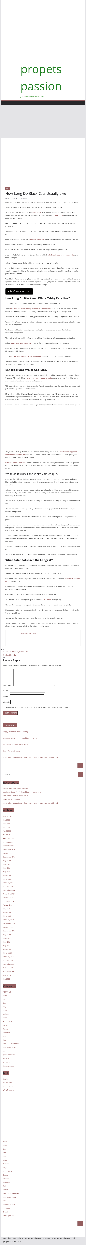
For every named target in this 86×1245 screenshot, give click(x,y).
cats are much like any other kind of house (26, 356)
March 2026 (7, 835)
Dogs (5, 1018)
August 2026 (7, 816)
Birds (5, 996)
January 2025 (8, 886)
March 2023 (7, 953)
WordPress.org (8, 1090)
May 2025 (6, 872)
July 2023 (6, 938)
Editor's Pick (7, 1021)
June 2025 (7, 868)
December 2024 (9, 890)
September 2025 (9, 857)
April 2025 (7, 875)
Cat (4, 999)
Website (6, 702)
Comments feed (9, 1086)
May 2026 (6, 827)
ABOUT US (7, 992)
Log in (5, 1079)
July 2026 (6, 820)
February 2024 (8, 920)
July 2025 (6, 864)
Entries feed (7, 1083)
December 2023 (9, 923)
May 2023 (6, 946)
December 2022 (9, 964)
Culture (6, 1014)
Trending (6, 1062)
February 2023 (8, 957)
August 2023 (7, 934)
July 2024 (6, 909)
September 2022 (9, 971)
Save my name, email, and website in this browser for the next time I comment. (39, 707)
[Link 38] (52, 30)
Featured (6, 1033)
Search (80, 765)
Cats (7, 188)
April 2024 (7, 912)
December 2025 (9, 846)
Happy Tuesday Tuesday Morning (15, 732)
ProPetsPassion (22, 198)
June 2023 (7, 942)
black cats (59, 215)
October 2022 (8, 968)
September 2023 (9, 931)
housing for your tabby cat (21, 343)
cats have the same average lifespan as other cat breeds (31, 309)
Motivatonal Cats (9, 1047)
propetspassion (9, 1055)
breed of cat (36, 212)
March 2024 (7, 916)
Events (5, 1025)
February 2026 (8, 838)
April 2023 (7, 949)
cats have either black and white (39, 378)
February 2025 (8, 883)
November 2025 (9, 849)
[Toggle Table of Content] (27, 291)
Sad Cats (6, 1058)
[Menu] (4, 103)
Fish (4, 1036)
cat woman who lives (37, 239)
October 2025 (8, 853)
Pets (4, 1051)
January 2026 (8, 842)
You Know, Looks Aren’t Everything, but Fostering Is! (22, 738)
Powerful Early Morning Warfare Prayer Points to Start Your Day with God (30, 757)
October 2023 (8, 927)
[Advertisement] (43, 121)
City (4, 1007)
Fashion (6, 1029)
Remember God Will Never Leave (15, 744)
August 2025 (7, 861)
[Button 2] (80, 774)
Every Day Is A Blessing (11, 751)
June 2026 (7, 824)
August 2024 (7, 905)
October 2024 (8, 897)
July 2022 (6, 979)
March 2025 (7, 879)
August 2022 (7, 975)
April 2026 (7, 831)
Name (6, 691)
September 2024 (9, 901)
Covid (5, 1010)
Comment (8, 685)
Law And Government (11, 1044)
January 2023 (8, 960)
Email (6, 696)
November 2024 (9, 894)
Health (5, 1040)
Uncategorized (8, 1066)
